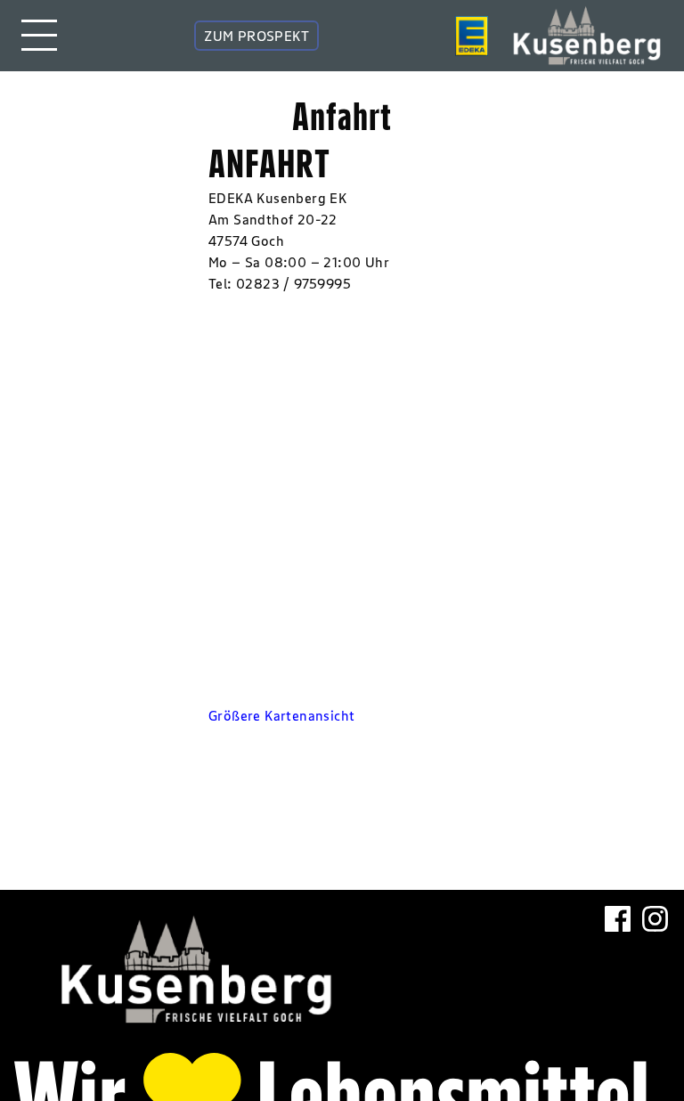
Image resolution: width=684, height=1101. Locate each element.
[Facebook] (617, 964)
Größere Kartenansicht (281, 715)
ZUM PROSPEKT (256, 36)
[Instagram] (655, 964)
